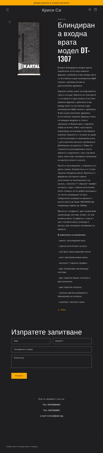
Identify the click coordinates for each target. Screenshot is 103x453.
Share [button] (63, 310)
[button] (7, 9)
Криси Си (15, 446)
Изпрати (19, 376)
